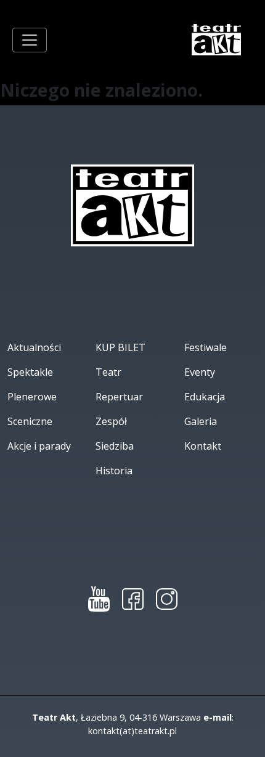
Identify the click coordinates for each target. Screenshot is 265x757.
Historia (114, 470)
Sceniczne (29, 421)
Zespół (111, 421)
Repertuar (119, 396)
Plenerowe (32, 396)
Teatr (108, 372)
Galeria (200, 421)
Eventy (199, 372)
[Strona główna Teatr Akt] (216, 40)
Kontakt (202, 446)
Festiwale (205, 347)
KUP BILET (120, 347)
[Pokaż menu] (29, 40)
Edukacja (204, 396)
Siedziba (115, 446)
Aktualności (34, 347)
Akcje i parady (39, 446)
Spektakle (30, 372)
